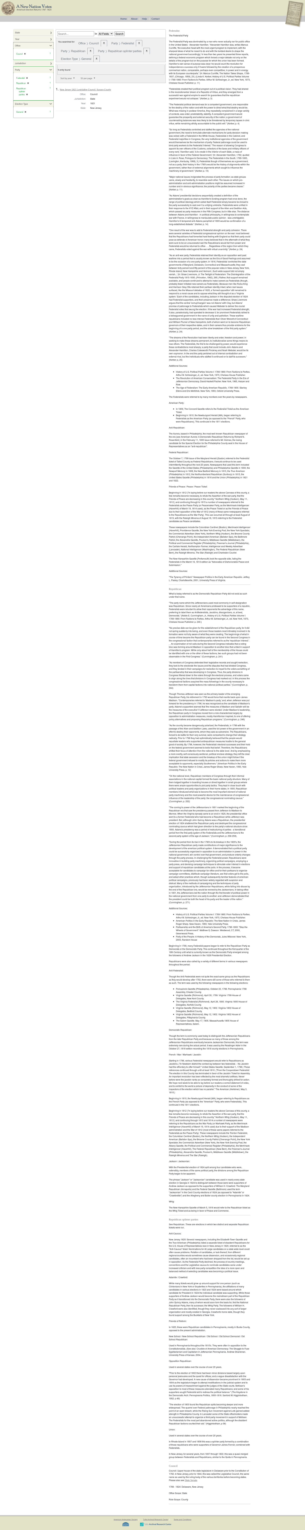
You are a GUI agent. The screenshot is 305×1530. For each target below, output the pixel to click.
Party (17, 69)
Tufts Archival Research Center (155, 1519)
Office (17, 45)
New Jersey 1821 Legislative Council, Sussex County (85, 89)
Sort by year (66, 78)
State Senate (191, 1480)
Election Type (21, 103)
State (17, 32)
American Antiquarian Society (125, 1519)
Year (17, 38)
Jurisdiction (20, 63)
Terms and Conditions (182, 1519)
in (96, 33)
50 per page (86, 78)
